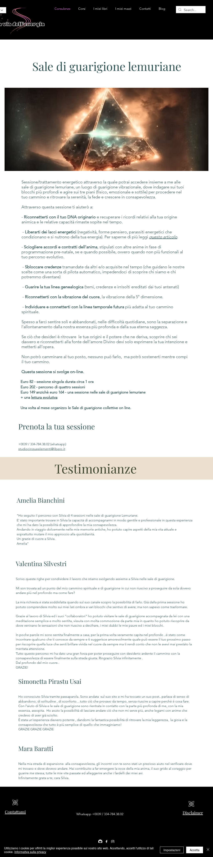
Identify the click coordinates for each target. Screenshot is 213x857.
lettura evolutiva (44, 397)
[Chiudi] (208, 850)
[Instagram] (113, 842)
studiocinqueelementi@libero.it (41, 449)
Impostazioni (171, 850)
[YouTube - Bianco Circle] (100, 842)
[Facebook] (106, 842)
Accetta (194, 850)
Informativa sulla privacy (30, 852)
